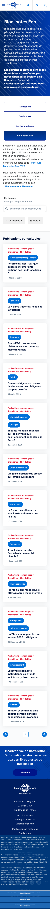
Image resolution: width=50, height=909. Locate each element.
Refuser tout (25, 899)
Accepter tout (25, 893)
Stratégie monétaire (25, 819)
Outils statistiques (25, 126)
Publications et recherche (25, 829)
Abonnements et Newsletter (19, 186)
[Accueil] (25, 789)
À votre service (25, 815)
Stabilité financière (25, 823)
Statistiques (25, 116)
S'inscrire (25, 772)
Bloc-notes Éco (25, 135)
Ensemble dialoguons (25, 801)
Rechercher (10, 198)
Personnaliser (25, 906)
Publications (25, 106)
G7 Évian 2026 (25, 805)
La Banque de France (25, 810)
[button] (45, 5)
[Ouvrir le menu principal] (3, 5)
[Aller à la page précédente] (5, 734)
